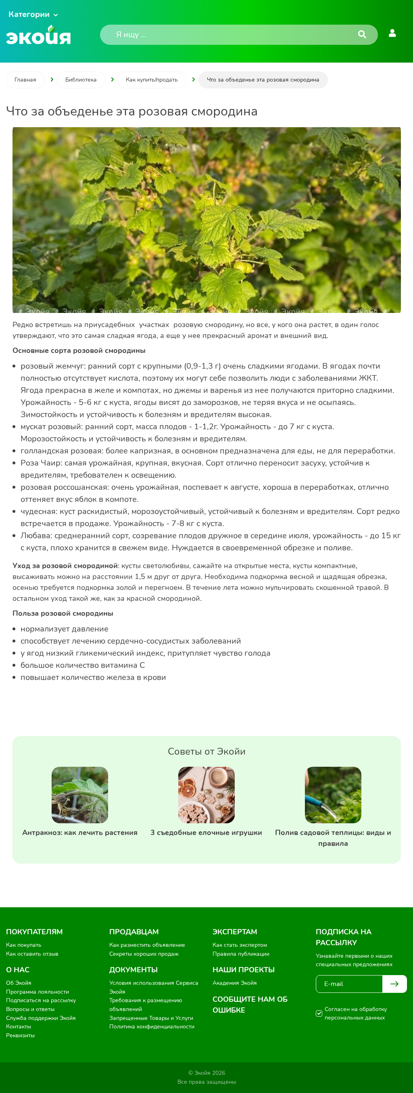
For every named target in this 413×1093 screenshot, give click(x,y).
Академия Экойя (235, 983)
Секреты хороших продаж (144, 954)
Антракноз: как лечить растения (80, 832)
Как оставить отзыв (32, 954)
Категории (29, 14)
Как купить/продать (152, 80)
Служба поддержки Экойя (41, 1018)
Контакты (18, 1026)
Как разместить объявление (147, 945)
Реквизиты (20, 1035)
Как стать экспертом (240, 945)
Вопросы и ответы (30, 1009)
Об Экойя (18, 983)
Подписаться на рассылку (41, 1000)
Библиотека (81, 80)
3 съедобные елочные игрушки (206, 832)
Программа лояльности (37, 992)
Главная (25, 80)
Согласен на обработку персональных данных (356, 1013)
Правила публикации (241, 954)
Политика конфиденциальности (151, 1026)
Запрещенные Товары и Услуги (151, 1018)
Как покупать (24, 945)
